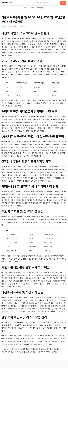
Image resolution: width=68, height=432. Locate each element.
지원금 (32, 8)
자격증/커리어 (40, 8)
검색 (63, 2)
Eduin (7, 3)
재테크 (25, 8)
